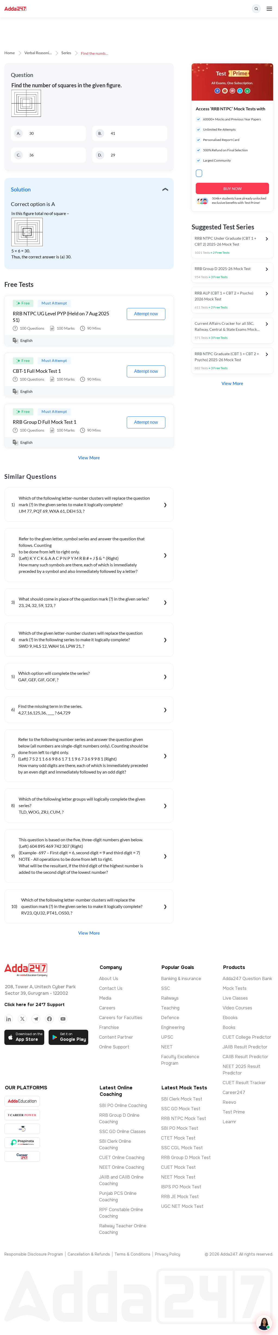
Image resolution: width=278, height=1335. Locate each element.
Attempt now (146, 314)
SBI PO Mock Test (179, 1128)
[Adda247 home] (15, 9)
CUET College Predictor (247, 1037)
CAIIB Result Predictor (245, 1057)
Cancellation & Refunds (89, 1254)
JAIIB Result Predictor (245, 1047)
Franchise (109, 1027)
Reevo (229, 1102)
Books (229, 1027)
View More (89, 458)
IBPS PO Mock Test (181, 1187)
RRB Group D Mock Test (186, 1157)
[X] (22, 1019)
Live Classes (235, 998)
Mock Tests (235, 988)
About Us (108, 978)
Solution (21, 189)
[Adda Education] (22, 1101)
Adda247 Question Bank (247, 978)
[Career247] (22, 1156)
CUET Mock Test (178, 1167)
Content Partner (116, 1037)
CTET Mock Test (178, 1138)
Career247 (234, 1092)
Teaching (170, 1008)
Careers (107, 1008)
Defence (170, 1017)
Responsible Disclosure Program (33, 1254)
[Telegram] (35, 1019)
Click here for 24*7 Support (34, 1004)
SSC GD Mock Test (180, 1109)
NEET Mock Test (178, 1177)
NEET (167, 1047)
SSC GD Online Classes (122, 1131)
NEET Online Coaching (121, 1167)
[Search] (256, 8)
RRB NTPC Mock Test (183, 1118)
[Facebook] (49, 1019)
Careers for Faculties (120, 1017)
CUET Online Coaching (121, 1157)
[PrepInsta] (22, 1142)
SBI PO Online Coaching (123, 1105)
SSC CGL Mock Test (182, 1148)
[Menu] (269, 8)
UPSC (167, 1037)
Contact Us (110, 988)
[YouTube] (63, 1019)
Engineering (173, 1027)
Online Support (114, 1047)
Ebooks (230, 1017)
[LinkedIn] (8, 1019)
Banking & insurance (181, 978)
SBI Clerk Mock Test (181, 1099)
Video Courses (237, 1008)
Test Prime (234, 1112)
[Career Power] (22, 1115)
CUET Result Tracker (244, 1083)
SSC (165, 988)
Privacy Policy (167, 1254)
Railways (170, 998)
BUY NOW (232, 188)
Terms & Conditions (132, 1254)
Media (105, 998)
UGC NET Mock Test (182, 1206)
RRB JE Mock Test (180, 1196)
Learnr (229, 1122)
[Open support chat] (264, 1323)
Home (9, 53)
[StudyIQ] (22, 1129)
